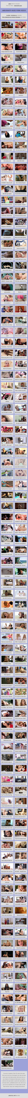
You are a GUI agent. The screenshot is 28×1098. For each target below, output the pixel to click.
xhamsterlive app (18, 5)
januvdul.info (12, 1095)
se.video (8, 15)
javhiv (9, 3)
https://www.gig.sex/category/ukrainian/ (11, 17)
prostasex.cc (14, 15)
